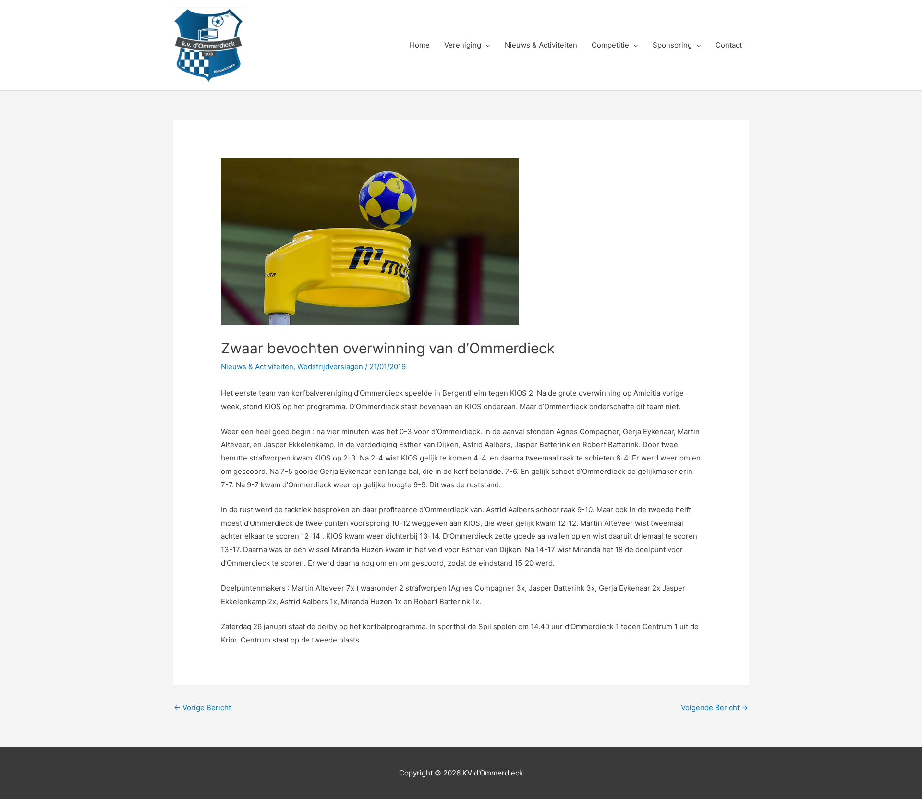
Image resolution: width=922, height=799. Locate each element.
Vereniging (462, 44)
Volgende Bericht (714, 707)
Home (420, 44)
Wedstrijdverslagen (330, 366)
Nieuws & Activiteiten (541, 44)
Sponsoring (672, 44)
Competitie (610, 44)
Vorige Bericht (202, 707)
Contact (729, 44)
